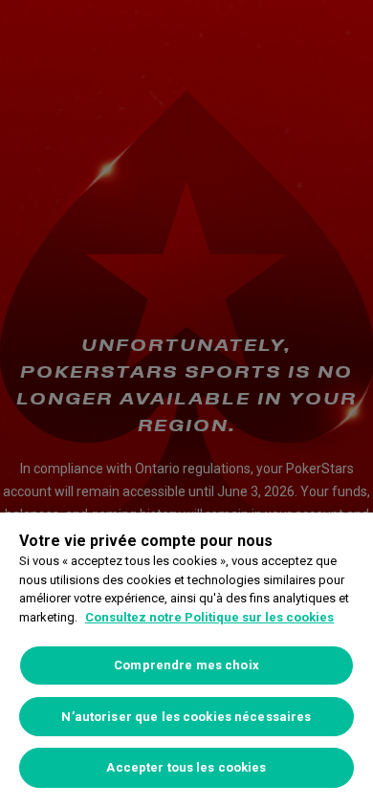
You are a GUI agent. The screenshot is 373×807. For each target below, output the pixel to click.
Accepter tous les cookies (186, 767)
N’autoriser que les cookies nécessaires (186, 716)
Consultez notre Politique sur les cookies (209, 617)
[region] (186, 660)
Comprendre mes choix (186, 665)
